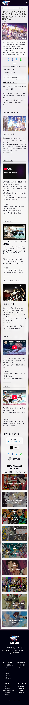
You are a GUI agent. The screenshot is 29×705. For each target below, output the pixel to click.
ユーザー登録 (21, 665)
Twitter (22, 686)
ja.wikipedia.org (9, 152)
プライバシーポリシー (7, 690)
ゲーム (8, 669)
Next (15, 447)
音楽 (7, 671)
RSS (22, 690)
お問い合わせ (8, 686)
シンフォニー (7, 77)
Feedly (22, 693)
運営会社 (7, 695)
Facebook (22, 688)
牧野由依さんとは (9, 70)
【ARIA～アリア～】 (9, 72)
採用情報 (7, 693)
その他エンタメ (7, 678)
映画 (7, 673)
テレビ (8, 676)
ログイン (21, 667)
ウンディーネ (7, 75)
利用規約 (7, 688)
